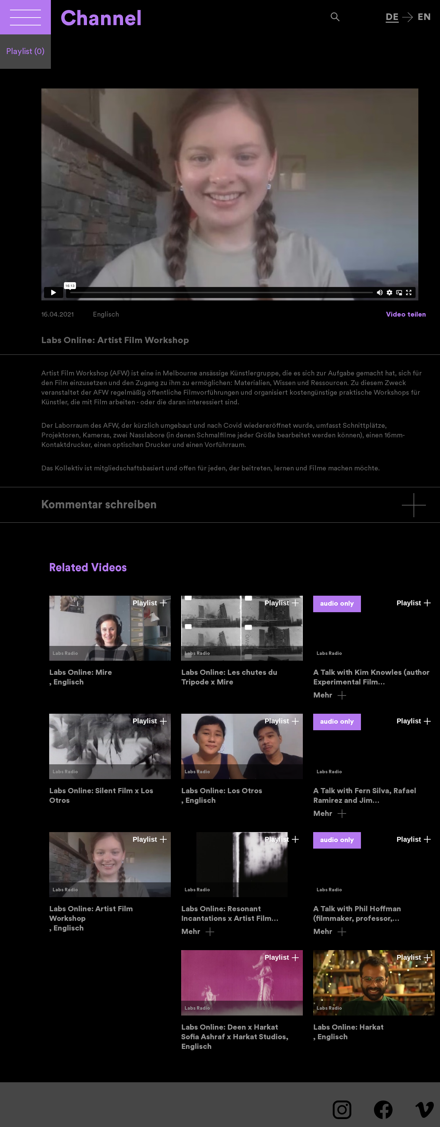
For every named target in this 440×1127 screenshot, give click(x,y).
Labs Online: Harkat (374, 995)
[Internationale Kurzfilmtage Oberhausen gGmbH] (25, 17)
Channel (101, 18)
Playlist (25, 51)
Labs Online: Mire (110, 641)
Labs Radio (65, 653)
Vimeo (424, 1109)
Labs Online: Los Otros (242, 759)
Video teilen (406, 314)
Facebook (383, 1109)
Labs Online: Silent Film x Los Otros (110, 759)
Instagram (342, 1109)
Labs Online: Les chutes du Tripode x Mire (242, 641)
